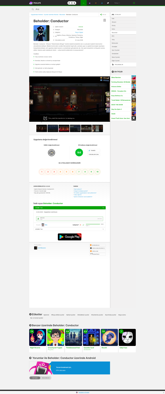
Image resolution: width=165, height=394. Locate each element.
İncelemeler (45, 378)
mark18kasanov (42, 248)
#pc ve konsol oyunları (36, 318)
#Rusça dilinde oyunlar (57, 315)
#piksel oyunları (70, 315)
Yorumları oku (94, 154)
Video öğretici (78, 194)
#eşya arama (122, 315)
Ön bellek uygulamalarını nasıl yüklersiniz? (85, 193)
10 (97, 172)
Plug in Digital (79, 32)
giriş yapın (62, 370)
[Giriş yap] (134, 3)
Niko (46, 224)
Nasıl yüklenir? (78, 189)
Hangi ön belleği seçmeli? (81, 191)
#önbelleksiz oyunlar (83, 315)
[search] (79, 9)
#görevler (46, 315)
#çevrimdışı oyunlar (110, 315)
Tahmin (93, 150)
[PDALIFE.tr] (34, 3)
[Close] (164, 393)
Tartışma (35, 378)
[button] (108, 78)
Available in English (84, 392)
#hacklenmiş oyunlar (97, 315)
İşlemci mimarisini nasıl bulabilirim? (83, 196)
